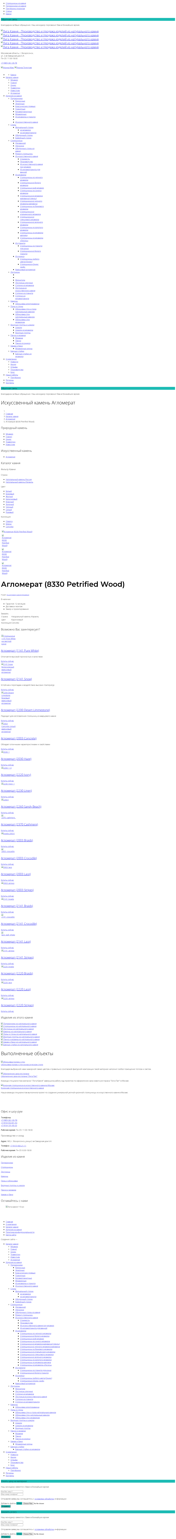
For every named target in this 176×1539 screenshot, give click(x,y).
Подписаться (88, 789)
